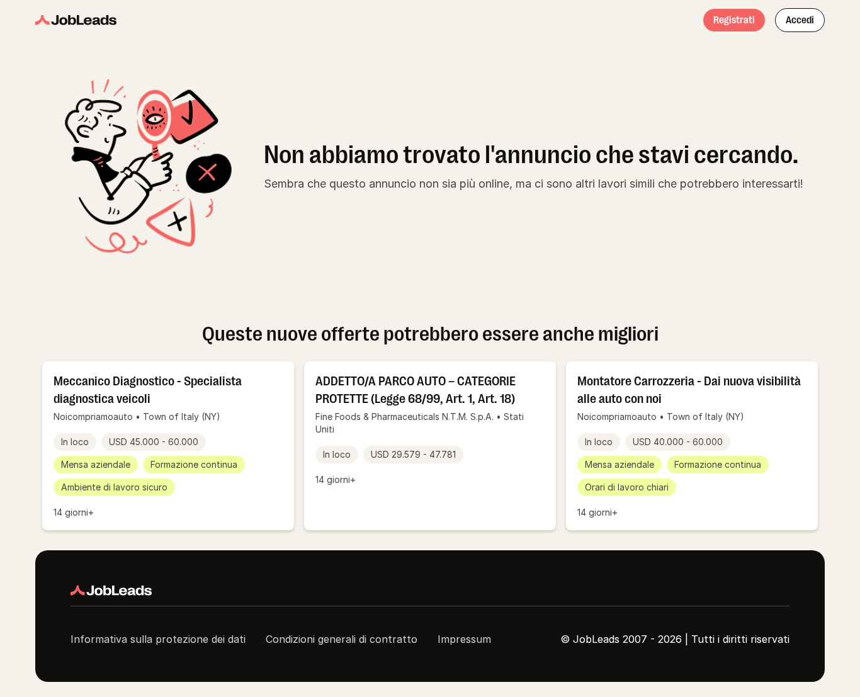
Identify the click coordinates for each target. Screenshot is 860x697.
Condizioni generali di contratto (341, 639)
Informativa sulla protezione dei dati (158, 639)
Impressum (464, 639)
